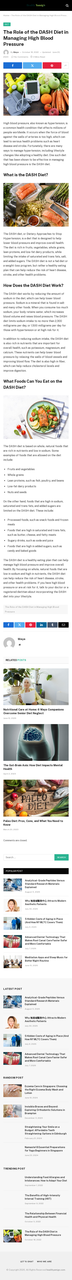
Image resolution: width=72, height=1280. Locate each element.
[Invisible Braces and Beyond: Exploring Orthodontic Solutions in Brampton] (12, 1111)
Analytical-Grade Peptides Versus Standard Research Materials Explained (45, 884)
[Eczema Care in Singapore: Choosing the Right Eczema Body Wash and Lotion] (12, 1090)
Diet (7, 24)
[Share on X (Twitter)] (32, 65)
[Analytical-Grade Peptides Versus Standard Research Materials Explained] (13, 885)
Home (6, 15)
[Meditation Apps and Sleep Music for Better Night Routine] (13, 961)
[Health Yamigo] (36, 5)
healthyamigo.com (56, 1270)
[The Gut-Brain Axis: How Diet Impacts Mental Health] (36, 742)
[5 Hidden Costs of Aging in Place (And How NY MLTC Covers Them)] (13, 923)
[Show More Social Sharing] (65, 65)
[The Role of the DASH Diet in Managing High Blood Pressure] (36, 94)
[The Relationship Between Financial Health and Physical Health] (12, 1218)
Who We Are (44, 1261)
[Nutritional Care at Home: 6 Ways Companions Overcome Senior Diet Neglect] (36, 686)
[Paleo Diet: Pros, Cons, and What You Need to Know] (36, 798)
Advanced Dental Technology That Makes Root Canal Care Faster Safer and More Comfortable (46, 940)
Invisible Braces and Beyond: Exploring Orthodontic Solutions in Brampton (45, 1110)
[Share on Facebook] (12, 65)
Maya (16, 52)
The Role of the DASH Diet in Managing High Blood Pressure (32, 609)
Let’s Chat (27, 1261)
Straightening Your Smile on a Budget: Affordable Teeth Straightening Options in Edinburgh (46, 1130)
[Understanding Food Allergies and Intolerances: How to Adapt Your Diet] (12, 1181)
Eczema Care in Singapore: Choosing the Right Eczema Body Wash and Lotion (46, 1089)
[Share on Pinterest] (52, 65)
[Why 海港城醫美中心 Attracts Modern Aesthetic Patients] (13, 905)
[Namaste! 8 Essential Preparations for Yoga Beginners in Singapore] (12, 1151)
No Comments (21, 57)
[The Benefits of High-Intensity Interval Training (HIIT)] (12, 1199)
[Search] (67, 5)
